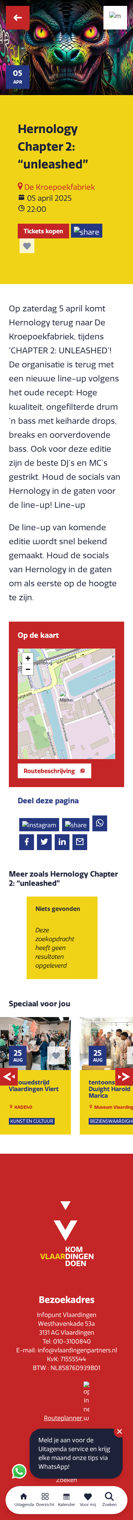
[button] (66, 697)
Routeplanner (63, 1418)
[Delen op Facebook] (26, 842)
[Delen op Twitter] (44, 842)
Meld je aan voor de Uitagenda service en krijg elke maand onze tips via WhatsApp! (74, 1453)
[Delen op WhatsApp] (99, 823)
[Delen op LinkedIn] (62, 842)
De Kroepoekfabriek (59, 187)
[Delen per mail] (79, 842)
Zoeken (66, 1480)
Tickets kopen (43, 231)
